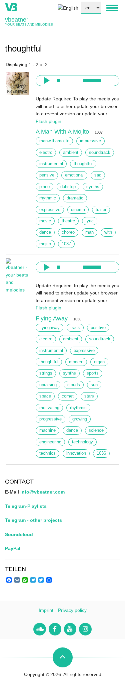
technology (82, 442)
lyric (90, 221)
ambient (70, 152)
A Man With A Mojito (62, 131)
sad (97, 175)
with (108, 232)
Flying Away (52, 318)
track (75, 327)
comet (68, 396)
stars (89, 396)
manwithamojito (54, 141)
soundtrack (99, 152)
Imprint (46, 610)
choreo (68, 232)
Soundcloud (19, 534)
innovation (76, 453)
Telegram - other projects (33, 520)
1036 (101, 453)
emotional (74, 175)
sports (93, 373)
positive (98, 327)
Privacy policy (72, 610)
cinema (78, 209)
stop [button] (58, 80)
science (96, 430)
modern (76, 362)
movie (45, 221)
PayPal (12, 548)
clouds (73, 385)
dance (45, 232)
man (89, 232)
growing (79, 419)
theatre (68, 221)
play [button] (46, 80)
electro (45, 152)
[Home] (11, 6)
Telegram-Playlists (26, 506)
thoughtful (83, 164)
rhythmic (47, 198)
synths (92, 186)
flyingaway (49, 327)
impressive (90, 141)
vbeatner (16, 19)
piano (44, 186)
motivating (49, 407)
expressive (49, 209)
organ (99, 362)
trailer (101, 209)
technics (47, 453)
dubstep (68, 186)
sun (94, 385)
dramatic (75, 198)
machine (47, 430)
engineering (50, 442)
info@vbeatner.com (42, 492)
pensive (46, 175)
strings (45, 373)
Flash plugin (48, 121)
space (45, 396)
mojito (45, 244)
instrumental (51, 164)
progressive (50, 419)
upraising (48, 385)
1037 (66, 244)
